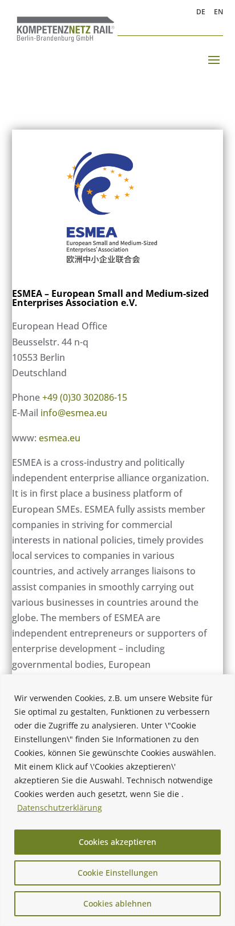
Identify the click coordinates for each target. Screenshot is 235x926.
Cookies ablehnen (117, 903)
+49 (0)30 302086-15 (84, 397)
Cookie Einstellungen (118, 872)
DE (200, 13)
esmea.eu (59, 438)
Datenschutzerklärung (59, 807)
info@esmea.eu (73, 412)
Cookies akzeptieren (117, 841)
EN (218, 13)
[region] (117, 800)
